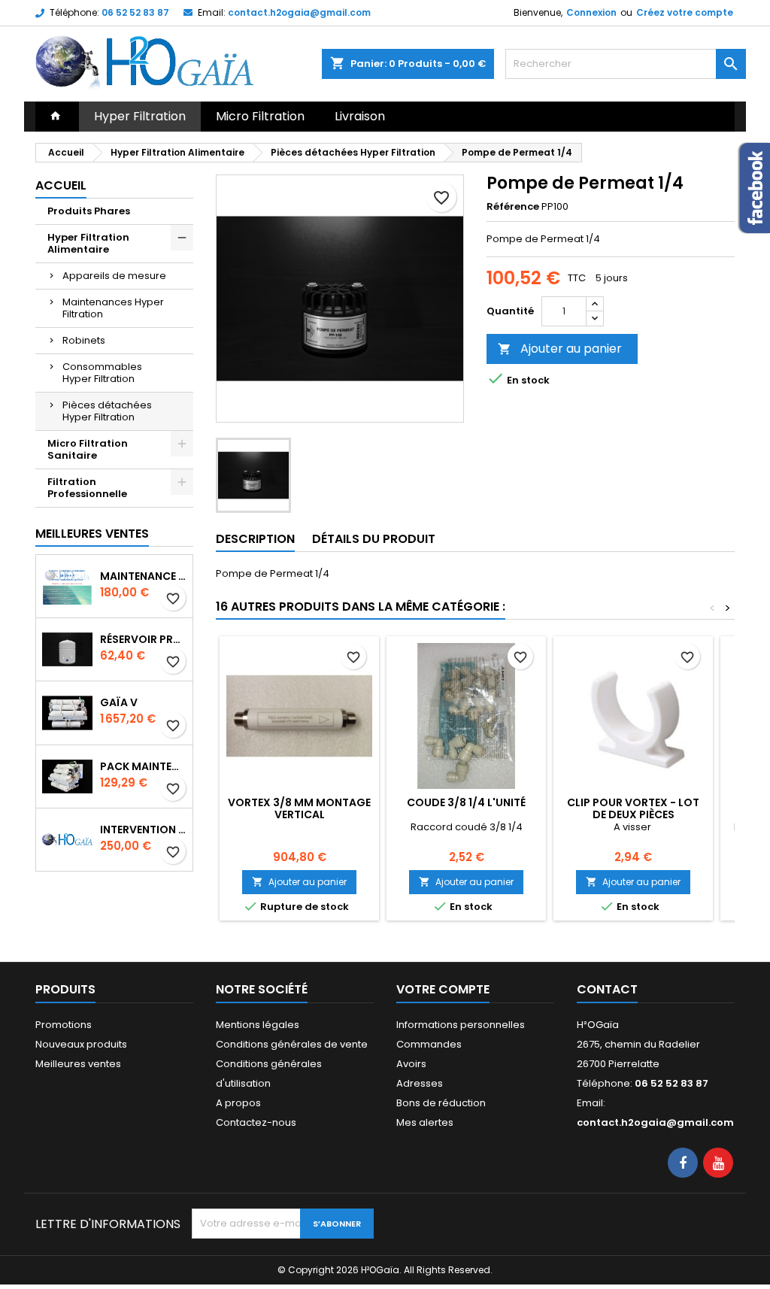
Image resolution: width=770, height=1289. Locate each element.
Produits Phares (88, 211)
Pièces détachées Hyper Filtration (107, 411)
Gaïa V (119, 702)
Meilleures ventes (78, 1064)
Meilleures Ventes (92, 533)
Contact (607, 989)
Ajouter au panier (560, 348)
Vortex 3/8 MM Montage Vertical (299, 808)
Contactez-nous (256, 1122)
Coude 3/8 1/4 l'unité (466, 802)
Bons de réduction (441, 1103)
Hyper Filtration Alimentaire (88, 243)
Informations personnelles (460, 1025)
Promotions (63, 1025)
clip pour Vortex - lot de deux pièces (633, 808)
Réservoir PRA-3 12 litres (143, 639)
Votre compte (443, 989)
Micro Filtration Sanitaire (87, 449)
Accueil (60, 185)
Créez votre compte (684, 12)
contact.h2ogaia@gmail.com (299, 12)
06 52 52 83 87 (135, 12)
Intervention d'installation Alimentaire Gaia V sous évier (143, 829)
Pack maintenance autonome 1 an (143, 766)
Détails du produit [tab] (373, 538)
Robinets (83, 340)
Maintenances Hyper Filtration (113, 308)
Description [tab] (255, 538)
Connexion (591, 12)
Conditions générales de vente (292, 1044)
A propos (238, 1103)
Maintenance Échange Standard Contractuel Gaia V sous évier (143, 576)
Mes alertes (424, 1122)
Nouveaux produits (81, 1044)
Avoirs (411, 1064)
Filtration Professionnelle (87, 488)
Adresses (419, 1083)
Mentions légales (257, 1025)
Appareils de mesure (114, 275)
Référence (513, 207)
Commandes (429, 1044)
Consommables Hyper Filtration (102, 372)
